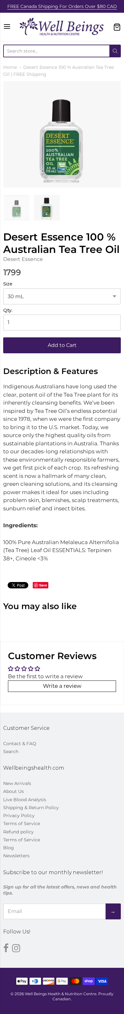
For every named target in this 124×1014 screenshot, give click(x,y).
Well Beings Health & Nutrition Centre (60, 993)
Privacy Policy (19, 815)
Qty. (7, 310)
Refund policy (18, 832)
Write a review (62, 686)
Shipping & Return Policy (31, 807)
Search (10, 751)
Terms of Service (21, 823)
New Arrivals (17, 783)
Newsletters (16, 856)
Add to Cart (62, 345)
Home (10, 67)
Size (7, 284)
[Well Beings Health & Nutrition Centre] (62, 27)
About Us (13, 791)
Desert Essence (23, 259)
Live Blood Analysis (24, 799)
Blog (8, 848)
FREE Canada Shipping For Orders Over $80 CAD (62, 6)
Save (43, 585)
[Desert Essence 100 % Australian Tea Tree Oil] (16, 207)
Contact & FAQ (19, 743)
